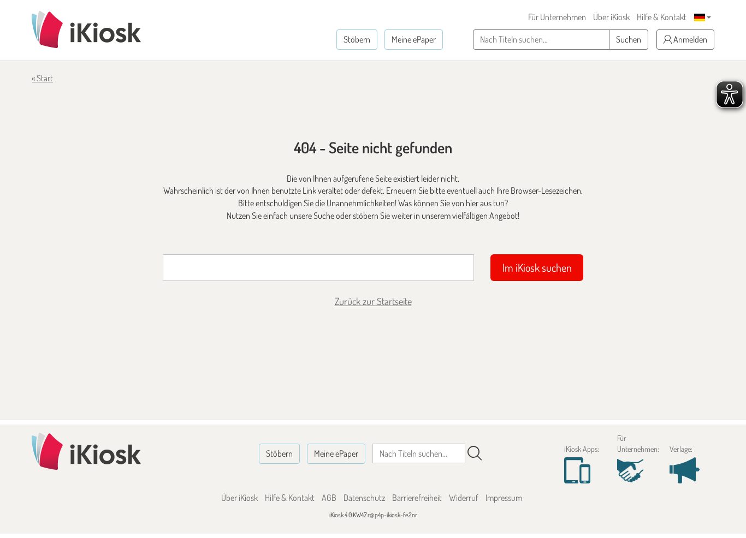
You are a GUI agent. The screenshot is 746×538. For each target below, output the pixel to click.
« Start (42, 78)
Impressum (504, 497)
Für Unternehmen (557, 16)
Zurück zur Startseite (373, 301)
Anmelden (689, 39)
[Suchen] (474, 453)
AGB (329, 497)
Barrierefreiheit (417, 497)
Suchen (628, 39)
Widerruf (463, 497)
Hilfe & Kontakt (661, 16)
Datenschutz (364, 497)
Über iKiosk (611, 16)
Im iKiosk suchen (537, 267)
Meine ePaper (414, 39)
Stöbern (357, 39)
